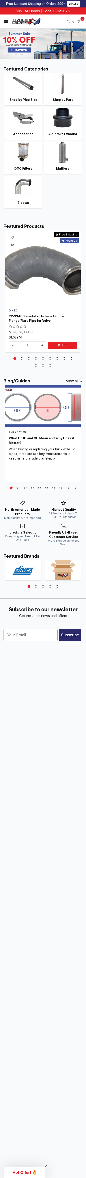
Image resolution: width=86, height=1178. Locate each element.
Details (73, 3)
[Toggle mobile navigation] (6, 21)
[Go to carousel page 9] (71, 358)
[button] (24, 1172)
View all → (74, 381)
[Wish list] (12, 237)
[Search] (68, 21)
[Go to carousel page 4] (35, 358)
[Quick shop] (12, 245)
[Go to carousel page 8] (64, 358)
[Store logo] (26, 21)
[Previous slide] (7, 362)
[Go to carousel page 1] (14, 358)
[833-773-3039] (73, 21)
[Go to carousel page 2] (21, 358)
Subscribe (70, 635)
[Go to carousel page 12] (50, 365)
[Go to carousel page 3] (28, 358)
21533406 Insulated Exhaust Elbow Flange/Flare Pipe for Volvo (36, 318)
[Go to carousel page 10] (35, 365)
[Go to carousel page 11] (43, 365)
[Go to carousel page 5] (43, 358)
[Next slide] (78, 362)
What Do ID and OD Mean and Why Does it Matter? (41, 440)
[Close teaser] (46, 1166)
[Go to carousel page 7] (57, 358)
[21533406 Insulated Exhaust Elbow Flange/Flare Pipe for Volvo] (43, 267)
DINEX (13, 310)
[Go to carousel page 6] (50, 358)
